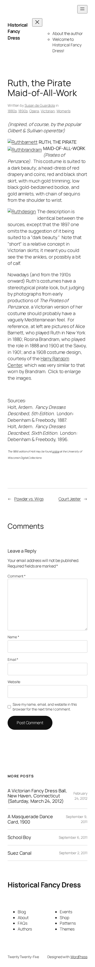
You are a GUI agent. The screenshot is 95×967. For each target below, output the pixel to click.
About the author (67, 33)
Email (13, 659)
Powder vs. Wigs (29, 499)
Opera (34, 110)
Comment (17, 576)
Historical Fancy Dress (17, 31)
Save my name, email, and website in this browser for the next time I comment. (45, 707)
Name (13, 636)
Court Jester (70, 499)
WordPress (78, 956)
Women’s (63, 110)
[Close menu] (37, 22)
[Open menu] (82, 9)
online (55, 451)
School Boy (19, 837)
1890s (23, 110)
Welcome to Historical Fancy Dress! (66, 45)
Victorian (48, 110)
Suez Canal (19, 852)
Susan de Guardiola (40, 105)
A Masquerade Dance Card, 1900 (30, 819)
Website (14, 681)
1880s (12, 110)
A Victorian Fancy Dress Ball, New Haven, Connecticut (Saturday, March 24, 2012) (37, 796)
